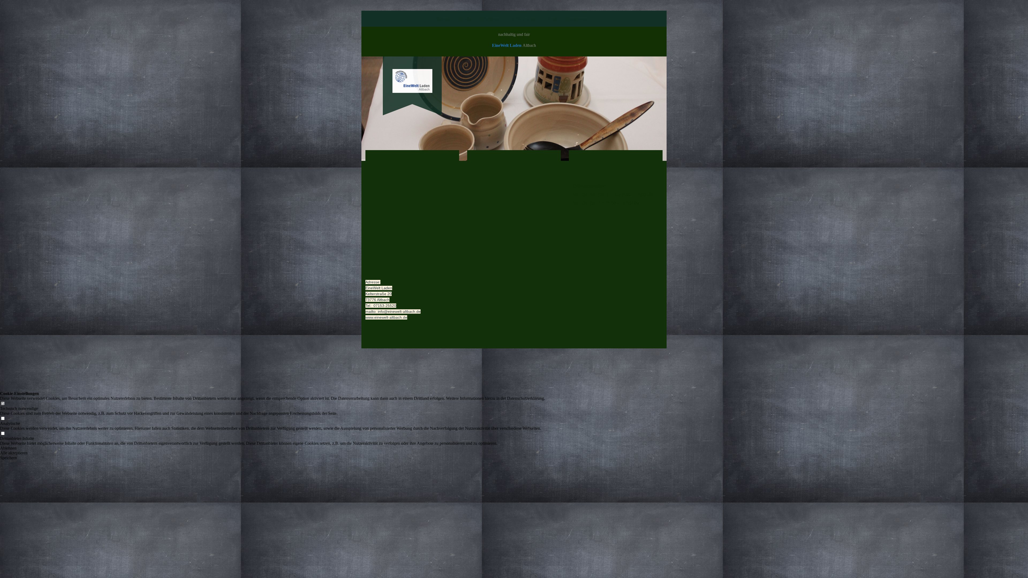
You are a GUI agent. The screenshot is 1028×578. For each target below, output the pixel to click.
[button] (272, 448)
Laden (467, 19)
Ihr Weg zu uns (523, 19)
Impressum (577, 19)
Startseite (443, 19)
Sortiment (491, 19)
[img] (412, 76)
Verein (552, 19)
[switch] (2, 403)
